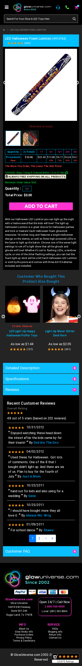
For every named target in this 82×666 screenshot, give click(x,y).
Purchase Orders (24, 634)
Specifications (17, 379)
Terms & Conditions (24, 640)
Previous (5, 83)
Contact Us (55, 637)
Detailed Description (22, 368)
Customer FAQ (17, 551)
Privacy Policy (24, 637)
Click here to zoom (41, 126)
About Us (24, 628)
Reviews (12, 389)
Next (77, 83)
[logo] (41, 579)
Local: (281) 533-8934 (54, 611)
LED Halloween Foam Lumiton (28, 30)
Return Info (55, 634)
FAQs (55, 628)
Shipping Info (55, 631)
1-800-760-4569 (54, 606)
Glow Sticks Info (24, 631)
